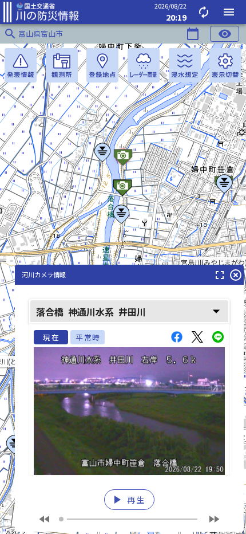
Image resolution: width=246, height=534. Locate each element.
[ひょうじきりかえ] (225, 65)
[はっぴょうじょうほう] (21, 65)
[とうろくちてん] (102, 65)
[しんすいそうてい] (185, 65)
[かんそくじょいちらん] (62, 65)
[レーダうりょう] (144, 65)
